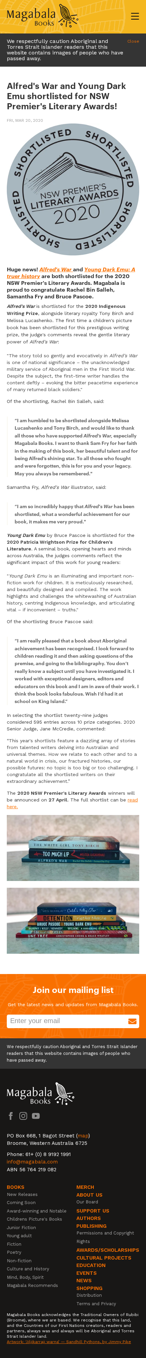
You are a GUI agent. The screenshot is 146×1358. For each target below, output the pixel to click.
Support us (92, 1211)
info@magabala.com (32, 1162)
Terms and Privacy (96, 1303)
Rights (83, 1241)
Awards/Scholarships (107, 1250)
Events (86, 1273)
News (84, 1280)
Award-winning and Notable (37, 1211)
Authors (88, 1218)
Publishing (91, 1226)
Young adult (19, 1235)
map (82, 1136)
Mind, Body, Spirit (25, 1277)
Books (15, 1187)
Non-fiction (19, 1260)
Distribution (89, 1295)
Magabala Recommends (32, 1285)
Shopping (89, 1288)
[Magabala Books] (42, 16)
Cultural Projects (103, 1258)
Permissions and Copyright (105, 1233)
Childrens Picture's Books (34, 1219)
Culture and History (28, 1268)
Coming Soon (21, 1202)
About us (89, 1195)
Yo (87, 269)
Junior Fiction (21, 1227)
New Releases (22, 1194)
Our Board (87, 1201)
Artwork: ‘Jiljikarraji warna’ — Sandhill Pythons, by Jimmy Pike (69, 1341)
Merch (85, 1187)
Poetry (14, 1252)
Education (91, 1265)
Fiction (14, 1244)
